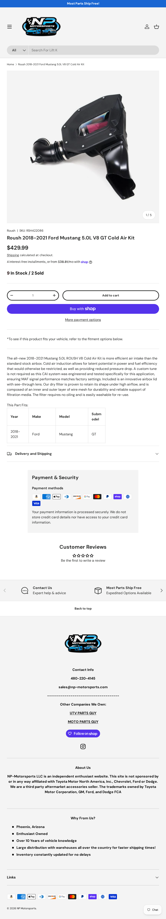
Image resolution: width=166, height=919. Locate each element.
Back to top (83, 608)
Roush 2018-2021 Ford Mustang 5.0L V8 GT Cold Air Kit (51, 64)
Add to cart (110, 295)
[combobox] (83, 50)
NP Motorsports (26, 908)
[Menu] (9, 26)
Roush (11, 231)
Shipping (13, 255)
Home (10, 64)
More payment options (83, 319)
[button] (156, 26)
